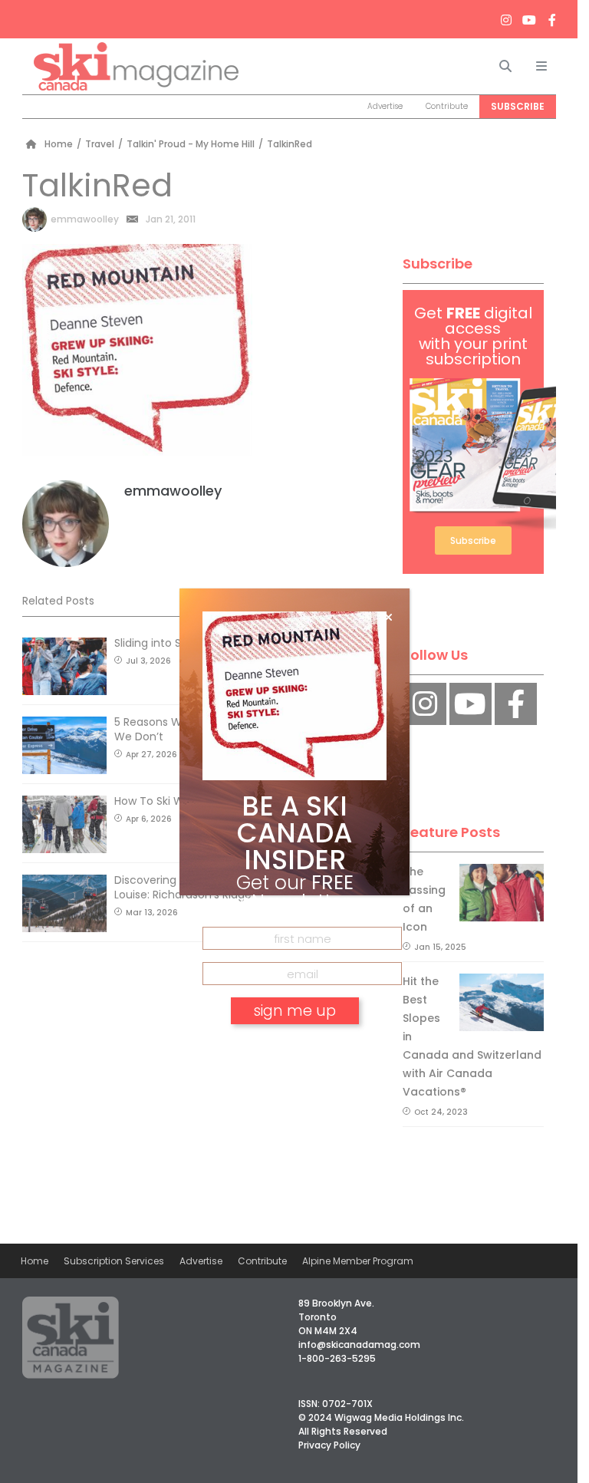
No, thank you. (294, 1054)
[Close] (388, 617)
